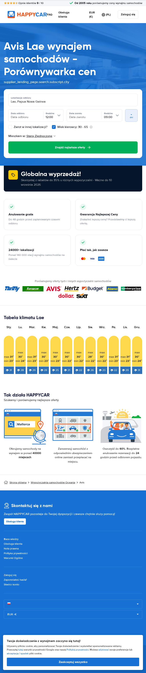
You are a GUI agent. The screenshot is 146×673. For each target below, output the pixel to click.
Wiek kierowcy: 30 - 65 (72, 127)
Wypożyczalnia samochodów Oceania (53, 482)
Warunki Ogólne (13, 558)
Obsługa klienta (63, 14)
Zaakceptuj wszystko (73, 662)
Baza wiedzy (11, 539)
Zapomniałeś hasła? (15, 579)
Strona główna (18, 482)
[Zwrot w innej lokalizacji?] (10, 127)
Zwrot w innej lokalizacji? (30, 127)
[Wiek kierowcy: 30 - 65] (54, 127)
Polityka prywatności (16, 553)
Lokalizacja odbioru (21, 98)
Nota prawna (11, 548)
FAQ (49, 14)
